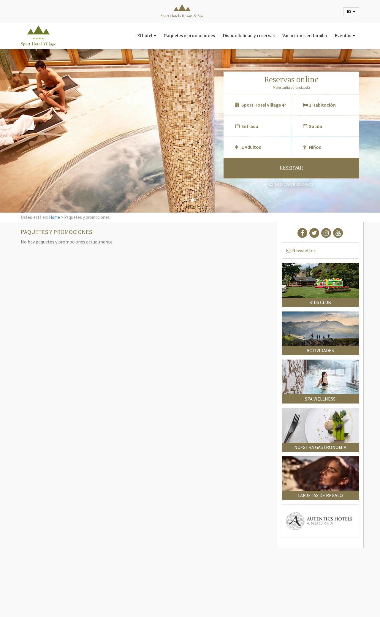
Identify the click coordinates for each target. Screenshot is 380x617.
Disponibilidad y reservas (249, 35)
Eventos (343, 35)
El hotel (145, 35)
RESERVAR (291, 168)
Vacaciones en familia (304, 35)
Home (54, 217)
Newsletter (303, 250)
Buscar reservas (293, 184)
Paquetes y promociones (189, 35)
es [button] (349, 11)
